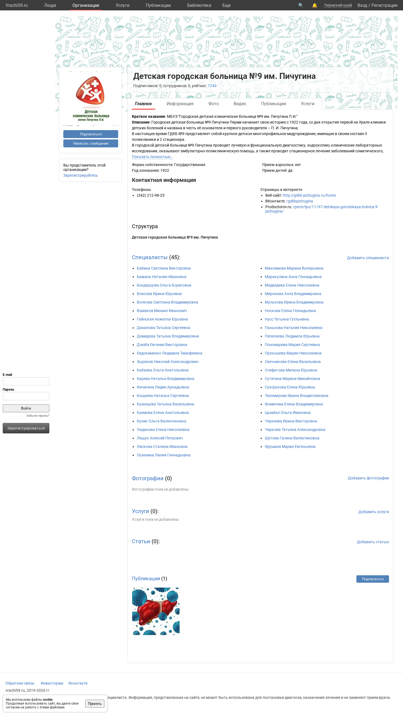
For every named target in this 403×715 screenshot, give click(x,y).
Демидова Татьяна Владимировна (168, 336)
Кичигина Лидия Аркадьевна (163, 387)
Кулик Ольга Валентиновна (161, 421)
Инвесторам (52, 683)
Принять (95, 704)
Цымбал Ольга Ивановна (288, 412)
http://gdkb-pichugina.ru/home (309, 195)
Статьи (141, 541)
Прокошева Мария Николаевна (293, 353)
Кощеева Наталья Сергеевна (163, 395)
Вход (362, 5)
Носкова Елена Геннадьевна (290, 310)
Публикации (158, 5)
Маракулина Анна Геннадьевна (293, 276)
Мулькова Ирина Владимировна (294, 302)
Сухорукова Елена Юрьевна (290, 387)
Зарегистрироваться (26, 428)
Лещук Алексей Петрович (160, 438)
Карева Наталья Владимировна (165, 378)
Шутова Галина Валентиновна (292, 438)
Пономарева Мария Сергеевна (292, 344)
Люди (50, 5)
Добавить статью (373, 542)
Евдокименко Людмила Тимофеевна (169, 353)
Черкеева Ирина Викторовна (291, 421)
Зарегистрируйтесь (80, 175)
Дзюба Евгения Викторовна (162, 344)
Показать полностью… (152, 157)
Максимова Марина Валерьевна (294, 268)
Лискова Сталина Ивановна (162, 446)
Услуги (122, 5)
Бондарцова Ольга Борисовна (164, 285)
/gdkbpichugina (299, 201)
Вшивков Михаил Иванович (162, 310)
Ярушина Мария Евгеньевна (290, 446)
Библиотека (199, 5)
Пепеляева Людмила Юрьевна (292, 336)
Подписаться (91, 134)
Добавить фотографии (368, 478)
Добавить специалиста (368, 258)
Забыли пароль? (37, 415)
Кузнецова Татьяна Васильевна (165, 404)
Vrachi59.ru (16, 5)
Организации (85, 5)
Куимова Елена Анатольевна (163, 412)
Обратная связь (20, 683)
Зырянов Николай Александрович (168, 361)
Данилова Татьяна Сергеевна (163, 327)
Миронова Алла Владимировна (293, 293)
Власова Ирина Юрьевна (159, 293)
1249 (212, 86)
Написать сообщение (90, 143)
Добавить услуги (373, 512)
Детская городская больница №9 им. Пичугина (175, 237)
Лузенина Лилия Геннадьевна (164, 455)
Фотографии (148, 478)
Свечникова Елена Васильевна (293, 361)
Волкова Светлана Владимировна (167, 302)
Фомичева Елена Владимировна (294, 404)
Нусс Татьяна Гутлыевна (287, 319)
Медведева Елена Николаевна (292, 285)
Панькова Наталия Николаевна (293, 327)
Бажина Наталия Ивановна (161, 276)
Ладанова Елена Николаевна (163, 429)
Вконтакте (78, 683)
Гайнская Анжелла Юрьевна (162, 319)
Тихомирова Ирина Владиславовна (296, 395)
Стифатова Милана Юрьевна (291, 370)
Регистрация (384, 5)
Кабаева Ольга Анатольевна (163, 370)
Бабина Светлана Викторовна (164, 268)
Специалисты (150, 257)
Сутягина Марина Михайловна (292, 378)
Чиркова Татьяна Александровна (295, 429)
